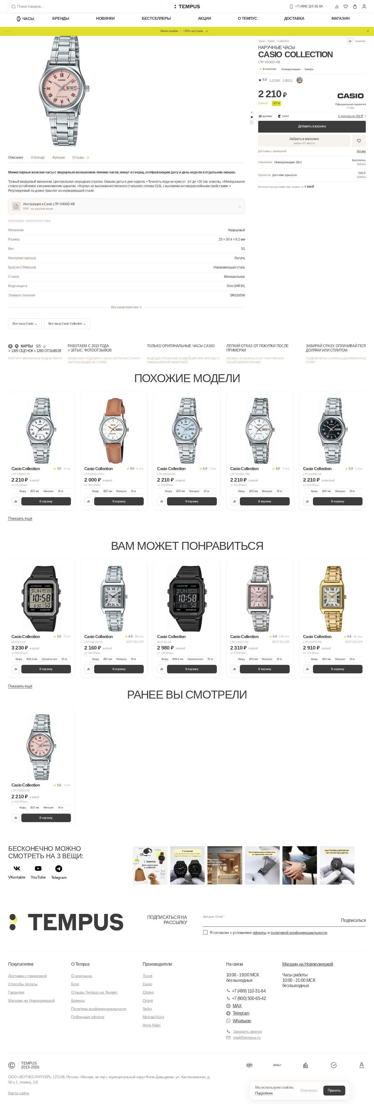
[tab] (15, 159)
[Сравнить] (15, 501)
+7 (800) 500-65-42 (249, 998)
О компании (81, 976)
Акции (204, 19)
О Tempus (80, 964)
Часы (28, 19)
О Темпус (247, 19)
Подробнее (264, 1093)
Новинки (105, 19)
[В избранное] (66, 400)
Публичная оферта (87, 1017)
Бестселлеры (156, 19)
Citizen (148, 992)
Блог (75, 984)
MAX (237, 1005)
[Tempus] (65, 922)
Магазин (340, 19)
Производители (157, 964)
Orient (148, 1000)
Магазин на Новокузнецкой (31, 1000)
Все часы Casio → (25, 323)
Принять (334, 1090)
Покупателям (20, 964)
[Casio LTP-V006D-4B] (41, 747)
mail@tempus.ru (247, 1037)
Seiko (147, 1008)
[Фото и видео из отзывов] (299, 80)
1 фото (287, 79)
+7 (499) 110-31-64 (249, 991)
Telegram (241, 1013)
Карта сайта (18, 1093)
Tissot (147, 976)
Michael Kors (153, 1017)
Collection (283, 40)
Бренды (60, 19)
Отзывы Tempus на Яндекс (94, 992)
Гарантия (16, 992)
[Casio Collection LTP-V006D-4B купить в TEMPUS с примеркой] (187, 6)
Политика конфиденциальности (98, 1008)
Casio (271, 40)
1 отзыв (274, 79)
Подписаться (353, 920)
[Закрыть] (368, 31)
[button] (297, 69)
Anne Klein (151, 1025)
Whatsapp (242, 1021)
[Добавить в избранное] (359, 141)
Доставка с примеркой (27, 976)
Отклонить (308, 1090)
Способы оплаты (23, 984)
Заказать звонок (247, 1031)
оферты (259, 932)
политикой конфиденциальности (299, 932)
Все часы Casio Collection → (67, 323)
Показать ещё (20, 518)
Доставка (294, 19)
